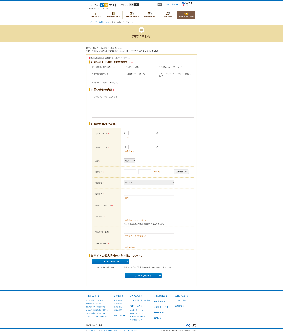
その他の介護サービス (137, 316)
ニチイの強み (135, 296)
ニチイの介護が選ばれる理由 (140, 300)
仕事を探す (168, 15)
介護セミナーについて (136, 74)
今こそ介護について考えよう (96, 300)
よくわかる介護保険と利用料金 (97, 310)
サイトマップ (92, 330)
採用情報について (101, 74)
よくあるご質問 (169, 4)
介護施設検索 (159, 296)
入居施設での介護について (171, 67)
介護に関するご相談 (186, 15)
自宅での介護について (136, 67)
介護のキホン (95, 15)
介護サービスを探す (132, 15)
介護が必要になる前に (94, 304)
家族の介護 (118, 300)
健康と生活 (118, 307)
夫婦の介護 (118, 304)
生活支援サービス (136, 320)
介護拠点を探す (150, 15)
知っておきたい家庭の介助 (95, 307)
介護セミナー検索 (161, 307)
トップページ (91, 22)
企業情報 (178, 306)
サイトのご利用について (108, 330)
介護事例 (117, 296)
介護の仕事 (118, 310)
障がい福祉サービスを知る (95, 313)
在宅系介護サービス (136, 310)
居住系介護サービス (136, 313)
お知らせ (157, 318)
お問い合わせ (104, 22)
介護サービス (135, 306)
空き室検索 (158, 301)
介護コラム (118, 315)
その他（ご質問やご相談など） (106, 82)
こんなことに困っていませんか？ (97, 316)
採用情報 (157, 312)
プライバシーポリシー (110, 262)
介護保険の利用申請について (105, 67)
